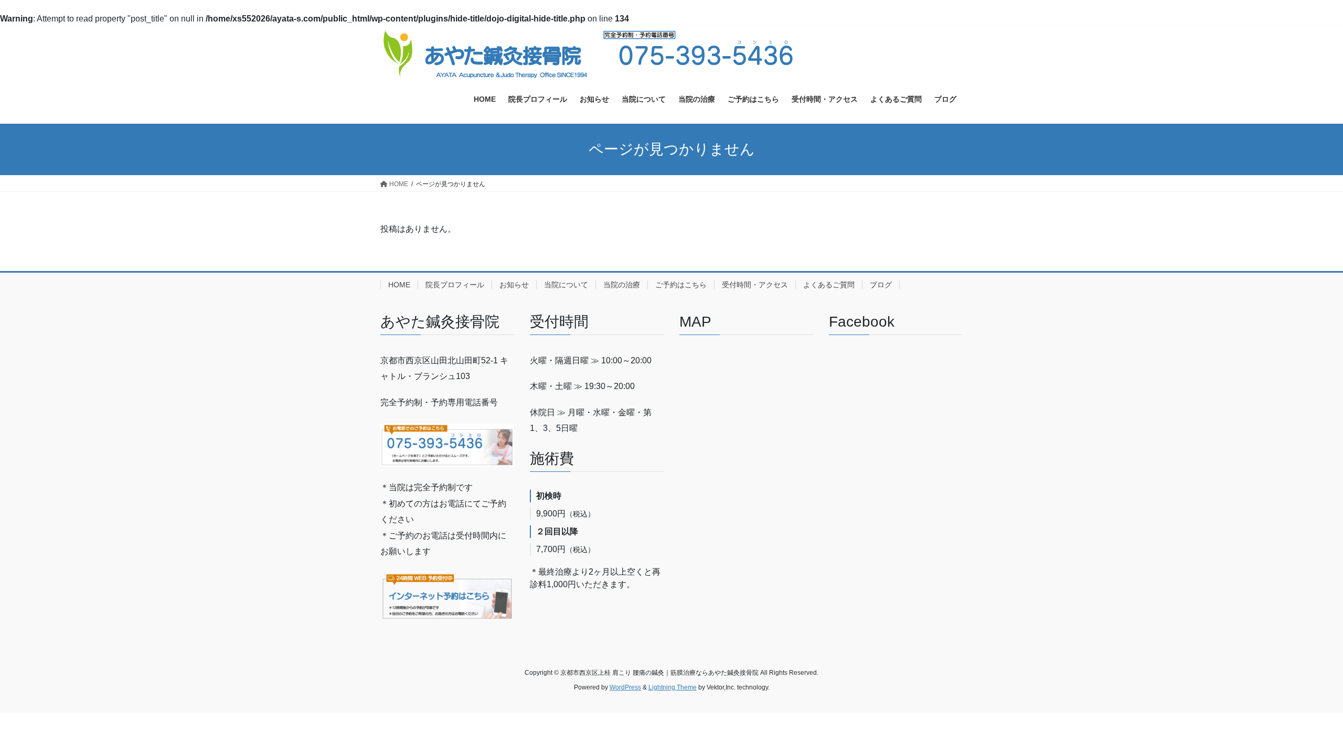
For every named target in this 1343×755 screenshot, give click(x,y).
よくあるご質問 (829, 285)
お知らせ (514, 285)
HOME (399, 285)
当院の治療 (621, 285)
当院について (566, 285)
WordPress (625, 687)
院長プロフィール (454, 285)
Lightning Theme (672, 687)
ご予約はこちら (681, 285)
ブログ (881, 285)
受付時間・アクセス (755, 285)
